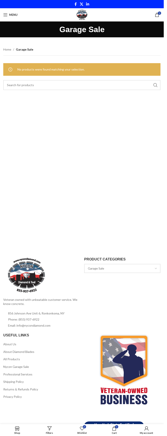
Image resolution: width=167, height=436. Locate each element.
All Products (11, 359)
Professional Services (17, 374)
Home (7, 49)
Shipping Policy (13, 381)
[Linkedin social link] (88, 4)
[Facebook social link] (75, 4)
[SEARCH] (155, 85)
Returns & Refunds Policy (20, 389)
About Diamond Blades (18, 352)
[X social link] (81, 4)
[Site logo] (82, 14)
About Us (9, 344)
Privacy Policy (12, 396)
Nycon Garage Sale (16, 367)
